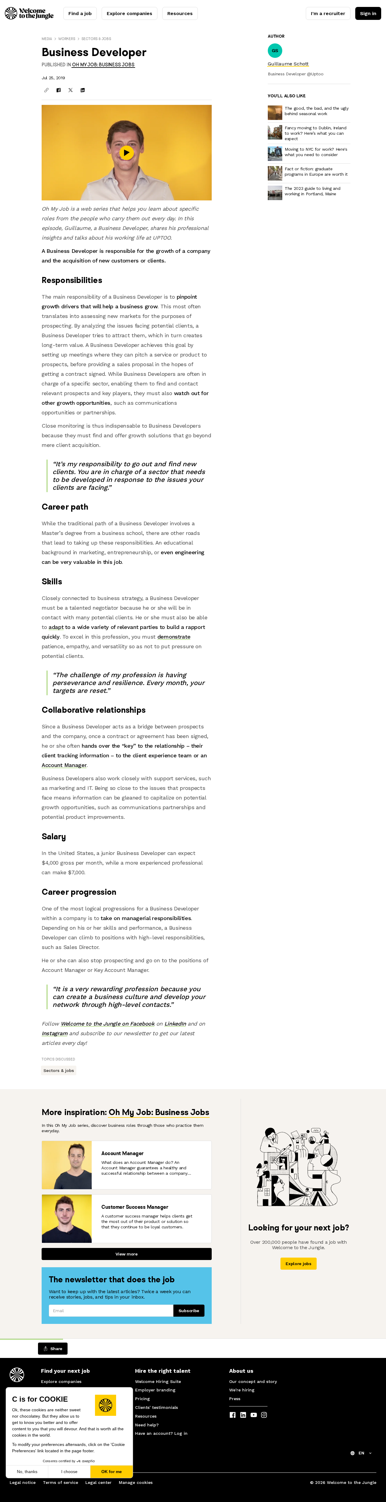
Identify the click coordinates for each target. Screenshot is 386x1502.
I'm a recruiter (328, 13)
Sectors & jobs (96, 38)
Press (234, 1398)
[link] (103, 64)
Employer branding (155, 1389)
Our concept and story (253, 1381)
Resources (180, 13)
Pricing (142, 1398)
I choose (69, 1471)
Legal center (98, 1482)
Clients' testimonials (156, 1407)
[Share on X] (70, 90)
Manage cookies (136, 1482)
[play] (126, 153)
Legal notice (23, 1482)
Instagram (54, 1033)
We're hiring (242, 1389)
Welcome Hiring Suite (158, 1381)
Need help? (147, 1424)
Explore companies (129, 13)
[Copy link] (46, 90)
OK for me (111, 1471)
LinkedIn (175, 1023)
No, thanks (27, 1471)
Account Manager (64, 765)
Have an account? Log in (161, 1433)
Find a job (80, 13)
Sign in (368, 13)
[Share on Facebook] (58, 90)
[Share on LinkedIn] (82, 90)
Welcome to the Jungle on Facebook (107, 1023)
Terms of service (60, 1482)
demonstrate (174, 636)
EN (361, 1452)
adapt (56, 627)
